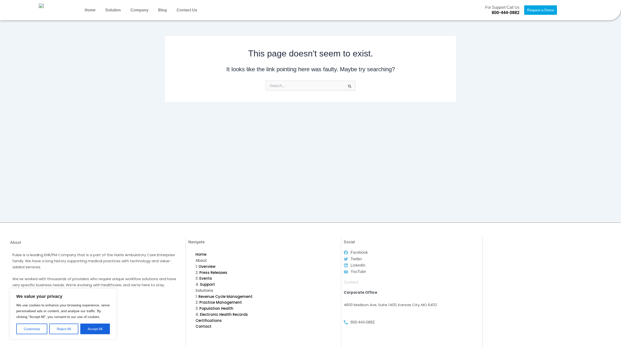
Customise (32, 329)
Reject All (64, 329)
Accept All (95, 329)
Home (90, 10)
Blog (162, 10)
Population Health (216, 308)
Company (139, 10)
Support (207, 284)
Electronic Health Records (224, 314)
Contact (204, 326)
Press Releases (213, 272)
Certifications (209, 320)
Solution (113, 10)
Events (205, 278)
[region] (63, 313)
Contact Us (187, 10)
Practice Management (220, 302)
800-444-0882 (505, 12)
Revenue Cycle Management (225, 296)
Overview (206, 266)
